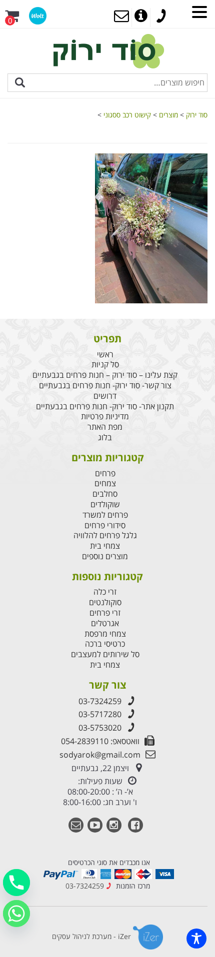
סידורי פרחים (105, 525)
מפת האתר (105, 427)
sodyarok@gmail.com (100, 754)
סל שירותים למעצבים (105, 654)
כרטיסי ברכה (105, 644)
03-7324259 (100, 701)
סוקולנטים (105, 602)
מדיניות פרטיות (105, 416)
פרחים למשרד (105, 515)
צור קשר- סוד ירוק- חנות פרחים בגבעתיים (105, 385)
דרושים (105, 396)
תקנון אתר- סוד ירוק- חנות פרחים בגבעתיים (105, 406)
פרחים (105, 473)
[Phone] (16, 882)
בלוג (105, 437)
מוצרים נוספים (105, 556)
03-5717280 (100, 714)
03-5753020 (100, 727)
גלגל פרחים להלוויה (105, 535)
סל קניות (105, 364)
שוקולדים (105, 504)
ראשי (105, 354)
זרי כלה (105, 592)
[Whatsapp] (16, 913)
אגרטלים (105, 623)
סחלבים (105, 494)
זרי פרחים (105, 613)
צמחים (105, 483)
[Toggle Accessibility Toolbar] (197, 939)
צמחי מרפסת (105, 634)
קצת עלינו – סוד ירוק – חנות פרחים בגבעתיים (105, 375)
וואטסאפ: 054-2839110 (100, 741)
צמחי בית (105, 546)
